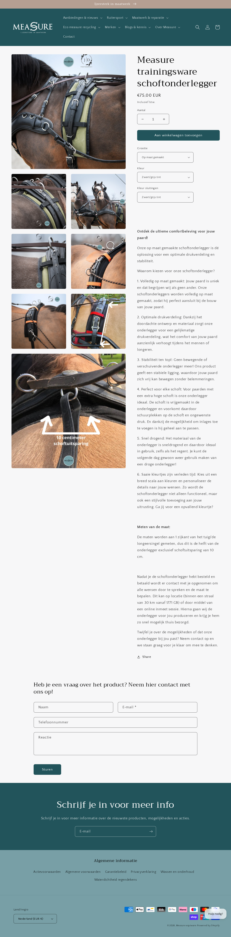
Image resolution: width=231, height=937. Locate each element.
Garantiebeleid (115, 872)
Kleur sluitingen (147, 188)
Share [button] (146, 657)
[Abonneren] (151, 831)
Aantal (141, 110)
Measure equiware (186, 925)
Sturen (47, 769)
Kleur (140, 168)
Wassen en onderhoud (177, 872)
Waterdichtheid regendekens (115, 880)
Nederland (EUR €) (30, 918)
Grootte (142, 148)
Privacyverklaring (143, 872)
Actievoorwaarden (47, 872)
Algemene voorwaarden (83, 872)
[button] (82, 18)
